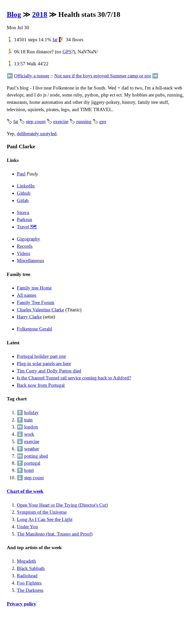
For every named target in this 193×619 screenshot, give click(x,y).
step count (35, 121)
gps (102, 121)
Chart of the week (25, 491)
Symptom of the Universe (42, 512)
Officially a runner (31, 75)
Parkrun (24, 219)
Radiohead (27, 575)
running (83, 121)
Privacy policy (21, 603)
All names (26, 295)
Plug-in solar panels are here (44, 363)
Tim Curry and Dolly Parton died (49, 370)
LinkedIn (26, 185)
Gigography (28, 239)
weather (31, 448)
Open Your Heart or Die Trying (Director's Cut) (62, 505)
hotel (29, 470)
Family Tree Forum (35, 302)
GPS (67, 51)
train (28, 419)
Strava (23, 212)
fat (55, 39)
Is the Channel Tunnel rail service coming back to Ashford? (74, 377)
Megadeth (26, 561)
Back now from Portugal (41, 385)
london (31, 427)
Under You (27, 526)
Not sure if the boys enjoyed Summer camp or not (102, 75)
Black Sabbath (31, 568)
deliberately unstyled (37, 133)
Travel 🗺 (27, 226)
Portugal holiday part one (41, 356)
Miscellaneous (30, 260)
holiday (31, 412)
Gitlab (23, 200)
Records (24, 246)
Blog (14, 14)
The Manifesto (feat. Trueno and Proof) (54, 534)
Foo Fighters (29, 583)
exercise (60, 121)
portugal (32, 463)
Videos (23, 253)
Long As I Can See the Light (44, 519)
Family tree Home (34, 288)
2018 (39, 14)
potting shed (36, 456)
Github (23, 193)
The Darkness (30, 590)
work (29, 434)
